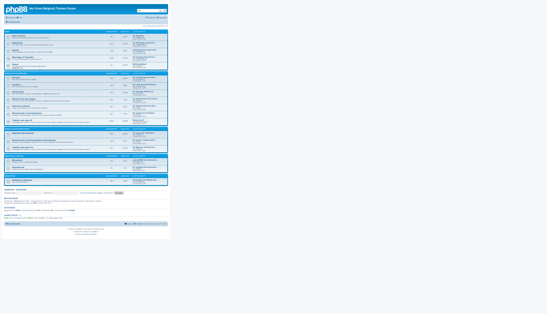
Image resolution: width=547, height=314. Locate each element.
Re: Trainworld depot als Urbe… (145, 106)
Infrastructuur (18, 92)
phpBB (78, 229)
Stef (21, 68)
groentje (41, 218)
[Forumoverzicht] (17, 9)
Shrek (6, 218)
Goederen (16, 85)
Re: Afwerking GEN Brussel (143, 91)
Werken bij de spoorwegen (24, 99)
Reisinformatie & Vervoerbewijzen (27, 113)
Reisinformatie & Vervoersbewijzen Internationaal (34, 140)
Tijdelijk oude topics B (22, 120)
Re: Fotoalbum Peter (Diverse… (144, 57)
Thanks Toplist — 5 (12, 215)
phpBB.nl (95, 231)
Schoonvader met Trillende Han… (145, 180)
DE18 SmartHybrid (139, 64)
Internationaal (18, 167)
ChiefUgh (139, 182)
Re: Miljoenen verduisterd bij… (144, 147)
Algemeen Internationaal (23, 133)
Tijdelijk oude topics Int (22, 147)
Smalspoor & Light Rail (14, 156)
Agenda (15, 50)
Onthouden (108, 193)
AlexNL (138, 134)
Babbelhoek (17, 43)
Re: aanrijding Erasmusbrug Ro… (145, 167)
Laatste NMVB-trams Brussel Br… (145, 160)
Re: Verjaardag (138, 35)
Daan (138, 100)
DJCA (138, 66)
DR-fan (138, 93)
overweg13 (18, 218)
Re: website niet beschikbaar (143, 113)
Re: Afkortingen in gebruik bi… (144, 43)
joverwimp (139, 79)
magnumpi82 (140, 44)
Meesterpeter (140, 59)
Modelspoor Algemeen (22, 180)
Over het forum (18, 36)
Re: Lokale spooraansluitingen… (145, 84)
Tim (137, 107)
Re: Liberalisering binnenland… (144, 77)
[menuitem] (19, 17)
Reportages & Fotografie (22, 57)
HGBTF (7, 31)
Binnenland (17, 160)
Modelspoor (10, 176)
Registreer (21, 189)
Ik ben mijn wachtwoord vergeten (91, 193)
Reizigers (16, 78)
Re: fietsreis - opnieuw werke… (144, 140)
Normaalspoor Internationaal (17, 129)
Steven (30, 218)
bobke (138, 149)
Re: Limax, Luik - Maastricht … (144, 133)
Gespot (15, 64)
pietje (138, 169)
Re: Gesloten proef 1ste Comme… (145, 99)
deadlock (139, 37)
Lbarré (138, 162)
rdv (137, 142)
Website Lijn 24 (138, 120)
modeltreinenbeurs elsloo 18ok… (145, 50)
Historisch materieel (21, 106)
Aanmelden (9, 189)
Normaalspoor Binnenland (16, 73)
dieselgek (139, 51)
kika (137, 115)
